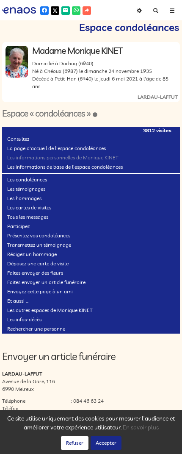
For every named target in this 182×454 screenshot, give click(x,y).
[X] (55, 10)
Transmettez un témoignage (39, 245)
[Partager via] (87, 10)
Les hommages (24, 198)
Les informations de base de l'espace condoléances (65, 167)
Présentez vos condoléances (38, 235)
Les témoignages (26, 189)
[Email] (65, 10)
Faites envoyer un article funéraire (46, 282)
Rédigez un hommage (32, 254)
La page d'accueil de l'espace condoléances (56, 148)
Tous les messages (27, 217)
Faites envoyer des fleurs (35, 273)
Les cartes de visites (29, 207)
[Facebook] (44, 10)
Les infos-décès (24, 319)
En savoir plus (141, 427)
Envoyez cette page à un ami (40, 291)
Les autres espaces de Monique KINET (50, 310)
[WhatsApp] (76, 10)
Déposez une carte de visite (38, 263)
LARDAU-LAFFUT (158, 97)
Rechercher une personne (36, 329)
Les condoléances (27, 179)
